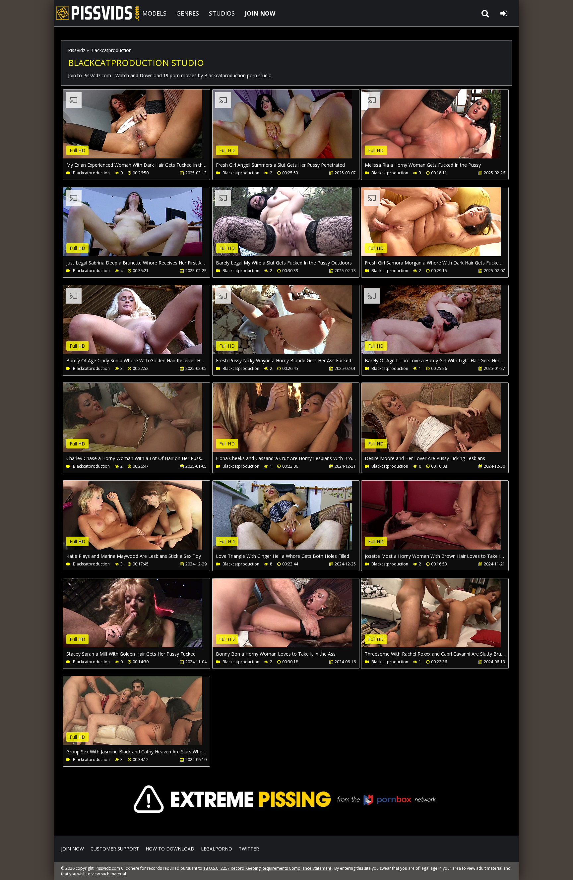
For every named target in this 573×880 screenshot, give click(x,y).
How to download (170, 849)
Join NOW (72, 849)
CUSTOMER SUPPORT (115, 849)
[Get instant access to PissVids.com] (286, 826)
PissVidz (76, 50)
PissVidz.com (97, 13)
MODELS (154, 13)
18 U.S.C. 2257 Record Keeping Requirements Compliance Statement (267, 868)
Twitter (249, 849)
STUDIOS (222, 13)
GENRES (187, 13)
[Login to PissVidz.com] (503, 13)
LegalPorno (216, 849)
